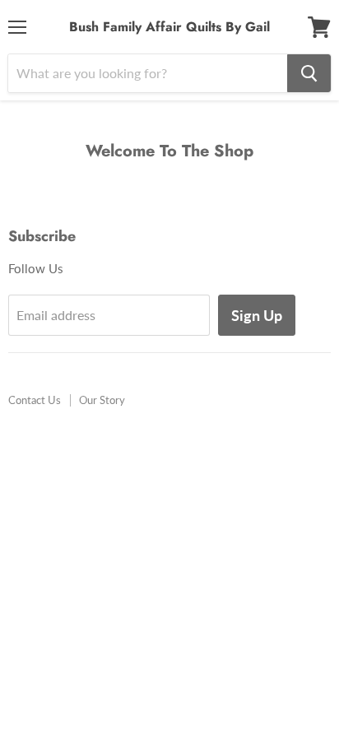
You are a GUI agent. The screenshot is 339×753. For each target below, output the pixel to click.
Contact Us (34, 400)
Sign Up (256, 315)
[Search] (309, 73)
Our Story (102, 400)
